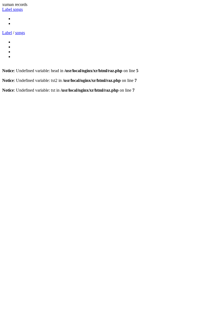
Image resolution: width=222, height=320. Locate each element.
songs (18, 9)
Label (7, 9)
